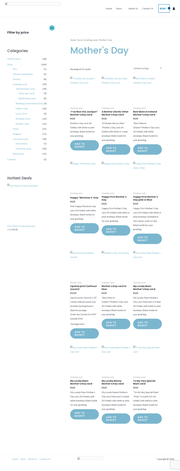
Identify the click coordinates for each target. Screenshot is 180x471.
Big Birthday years (27, 98)
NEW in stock (14, 58)
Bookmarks (18, 153)
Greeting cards (20, 84)
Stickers (17, 79)
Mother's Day (22, 123)
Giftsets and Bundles (23, 74)
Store (119, 8)
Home (109, 8)
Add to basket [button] (80, 145)
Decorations (22, 143)
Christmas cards (23, 148)
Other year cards (26, 93)
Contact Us (147, 8)
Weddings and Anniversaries (29, 103)
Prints (16, 128)
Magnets (17, 134)
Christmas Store (20, 139)
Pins (15, 69)
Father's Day (22, 108)
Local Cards (21, 113)
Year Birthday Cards (25, 88)
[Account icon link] (174, 8)
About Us (133, 8)
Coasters (11, 159)
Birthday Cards (23, 118)
